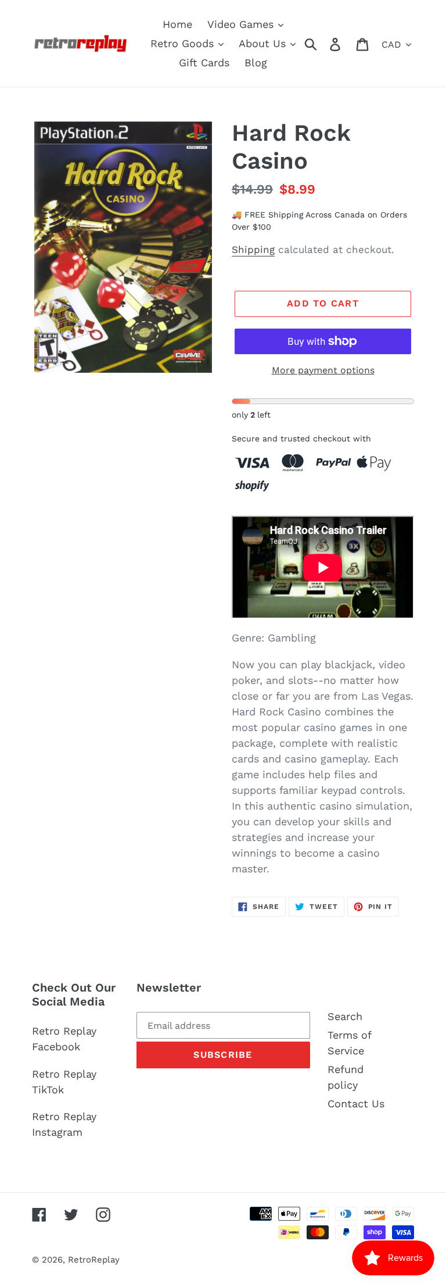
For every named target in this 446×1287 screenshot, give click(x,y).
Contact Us (356, 1103)
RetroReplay (94, 1259)
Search (345, 1016)
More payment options (323, 370)
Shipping (253, 249)
